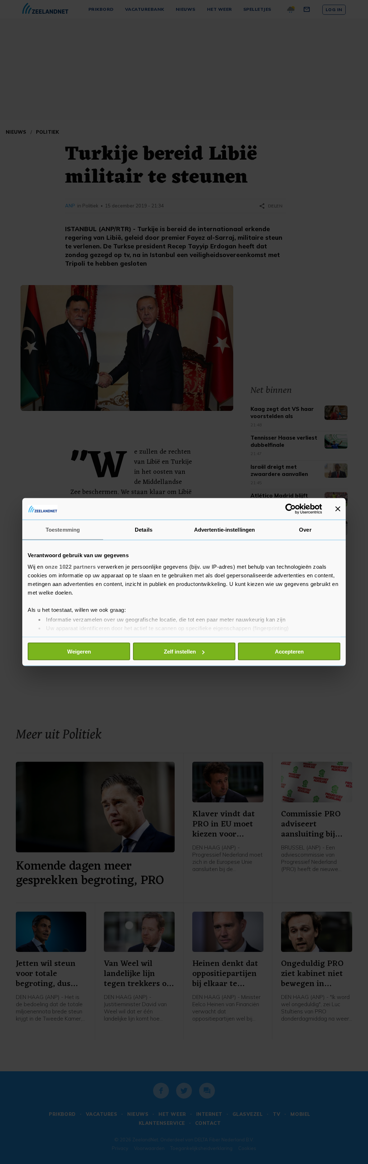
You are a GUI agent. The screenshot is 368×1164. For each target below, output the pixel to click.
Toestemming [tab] (63, 530)
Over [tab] (305, 530)
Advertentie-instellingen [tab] (224, 530)
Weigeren (79, 652)
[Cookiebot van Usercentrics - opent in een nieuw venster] (290, 509)
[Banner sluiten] (337, 509)
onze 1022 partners (70, 566)
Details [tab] (143, 530)
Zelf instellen (180, 652)
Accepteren (289, 652)
